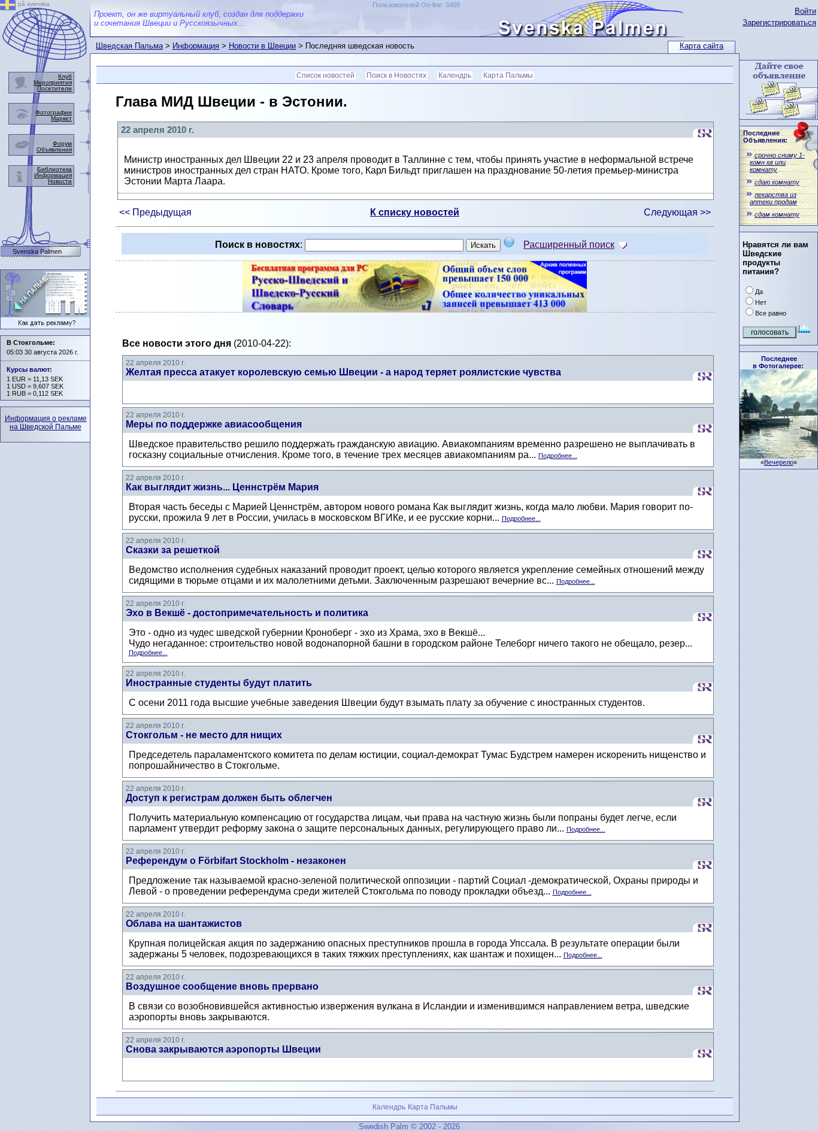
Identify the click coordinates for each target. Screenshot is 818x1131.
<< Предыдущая (155, 212)
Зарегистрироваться (779, 22)
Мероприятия (53, 82)
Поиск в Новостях (396, 75)
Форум (62, 143)
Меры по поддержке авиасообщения (214, 424)
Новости (60, 181)
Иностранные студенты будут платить (219, 683)
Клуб (65, 76)
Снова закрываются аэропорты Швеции (223, 1049)
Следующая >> (677, 212)
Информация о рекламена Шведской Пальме (46, 422)
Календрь (454, 75)
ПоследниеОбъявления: (765, 136)
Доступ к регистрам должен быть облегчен (229, 798)
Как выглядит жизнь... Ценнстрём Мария (222, 487)
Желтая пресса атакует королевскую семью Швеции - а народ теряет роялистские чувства (343, 372)
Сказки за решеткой (173, 550)
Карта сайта (701, 45)
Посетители (54, 88)
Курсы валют (28, 369)
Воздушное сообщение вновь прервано (222, 986)
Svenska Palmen (37, 251)
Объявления (54, 149)
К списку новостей (414, 212)
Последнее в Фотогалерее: (778, 362)
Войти (805, 11)
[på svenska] (8, 7)
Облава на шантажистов (184, 923)
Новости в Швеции (262, 45)
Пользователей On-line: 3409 (416, 4)
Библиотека (54, 169)
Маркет (61, 118)
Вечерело (778, 462)
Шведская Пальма (129, 45)
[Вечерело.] (778, 455)
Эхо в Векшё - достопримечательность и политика (247, 613)
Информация (195, 45)
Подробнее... (557, 455)
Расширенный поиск (568, 244)
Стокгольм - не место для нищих (204, 735)
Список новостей (325, 75)
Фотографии (53, 112)
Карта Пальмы (508, 75)
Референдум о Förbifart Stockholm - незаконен (236, 861)
